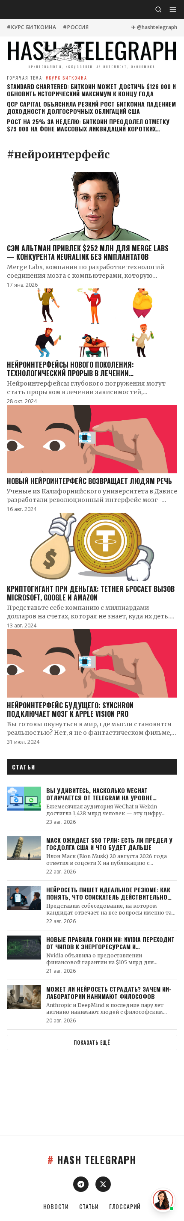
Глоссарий (125, 1206)
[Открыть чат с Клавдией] (163, 1200)
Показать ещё (92, 1042)
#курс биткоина (31, 27)
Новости (56, 1206)
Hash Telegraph (91, 1159)
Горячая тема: (47, 77)
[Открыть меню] (173, 9)
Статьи (89, 1206)
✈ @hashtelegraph (154, 27)
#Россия (76, 27)
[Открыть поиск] (158, 9)
